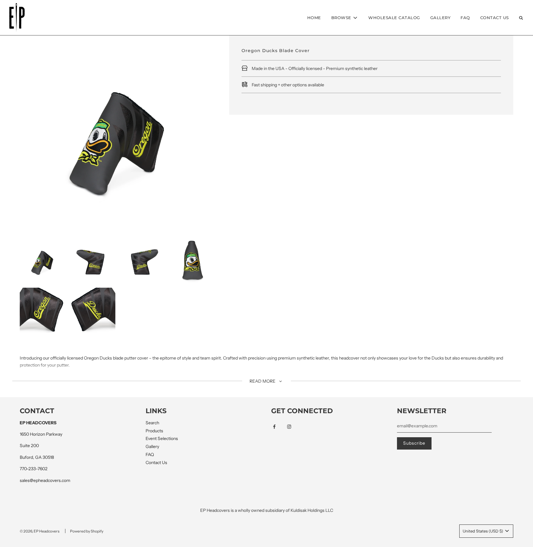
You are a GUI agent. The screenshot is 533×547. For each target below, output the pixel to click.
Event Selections (162, 438)
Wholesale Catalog (394, 17)
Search (152, 423)
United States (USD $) (483, 530)
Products (154, 431)
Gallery (440, 17)
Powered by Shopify (86, 531)
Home (314, 17)
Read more (263, 381)
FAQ (465, 17)
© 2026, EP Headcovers (40, 531)
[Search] (521, 18)
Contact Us (494, 17)
